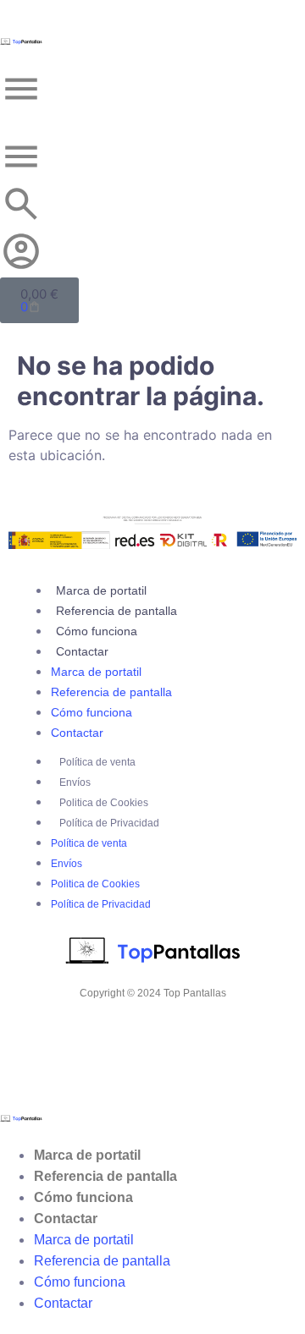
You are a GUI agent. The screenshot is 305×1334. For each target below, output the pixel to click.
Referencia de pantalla (116, 611)
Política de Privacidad (109, 823)
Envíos (75, 782)
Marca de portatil (101, 590)
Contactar (82, 651)
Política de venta (97, 762)
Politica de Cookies (103, 803)
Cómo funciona (96, 631)
